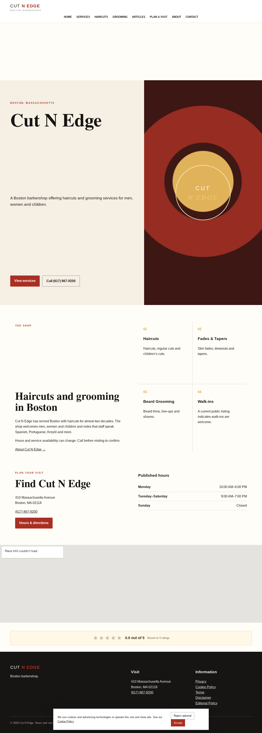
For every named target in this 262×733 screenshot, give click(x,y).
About (176, 16)
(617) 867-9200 (26, 511)
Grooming (120, 16)
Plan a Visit (158, 16)
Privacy (200, 681)
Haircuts (101, 16)
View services (25, 280)
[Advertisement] (123, 51)
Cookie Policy (205, 687)
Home (68, 16)
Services (83, 16)
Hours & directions (34, 523)
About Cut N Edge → (30, 449)
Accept (178, 722)
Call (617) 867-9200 (61, 281)
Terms (199, 692)
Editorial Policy (206, 703)
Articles (138, 16)
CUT (25, 7)
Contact (192, 16)
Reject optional (182, 715)
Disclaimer (203, 697)
